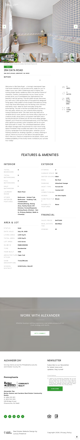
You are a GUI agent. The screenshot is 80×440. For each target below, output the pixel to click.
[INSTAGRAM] (9, 416)
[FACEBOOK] (5, 416)
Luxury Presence (19, 434)
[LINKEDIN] (14, 416)
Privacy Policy (68, 384)
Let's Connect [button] (40, 333)
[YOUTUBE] (18, 416)
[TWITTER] (22, 416)
